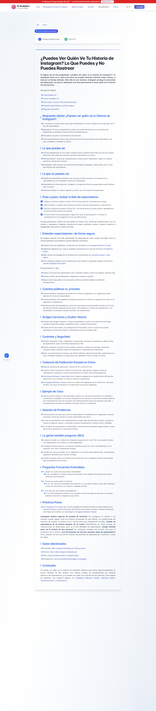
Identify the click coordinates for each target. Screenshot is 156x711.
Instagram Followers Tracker (100, 245)
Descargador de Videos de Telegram (55, 7)
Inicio (38, 7)
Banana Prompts (77, 7)
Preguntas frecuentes (51, 109)
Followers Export (108, 578)
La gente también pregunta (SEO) (63, 435)
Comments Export (98, 255)
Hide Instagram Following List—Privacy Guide (68, 548)
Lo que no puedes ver (51, 98)
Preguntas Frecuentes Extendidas (63, 467)
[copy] (6, 355)
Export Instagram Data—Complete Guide (63, 555)
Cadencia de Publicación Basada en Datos (68, 362)
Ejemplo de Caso (52, 391)
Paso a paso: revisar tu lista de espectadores (60, 102)
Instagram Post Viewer (57, 263)
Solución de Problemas (56, 410)
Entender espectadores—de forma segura (58, 106)
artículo (44, 25)
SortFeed (91, 7)
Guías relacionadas (54, 543)
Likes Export (65, 376)
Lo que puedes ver (50, 95)
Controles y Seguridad (56, 336)
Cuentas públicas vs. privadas (61, 289)
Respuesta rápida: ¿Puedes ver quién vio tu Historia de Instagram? (76, 117)
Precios (115, 7)
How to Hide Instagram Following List (63, 552)
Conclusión (49, 565)
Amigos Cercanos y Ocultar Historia (64, 317)
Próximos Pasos (52, 502)
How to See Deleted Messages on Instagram (70, 559)
